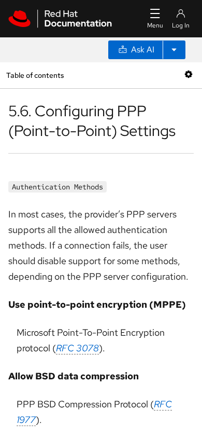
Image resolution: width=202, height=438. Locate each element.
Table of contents (35, 75)
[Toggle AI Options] (174, 49)
